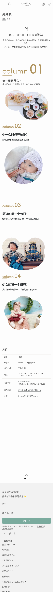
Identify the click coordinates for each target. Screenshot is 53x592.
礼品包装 (6, 550)
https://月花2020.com (28, 396)
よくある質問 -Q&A (10, 565)
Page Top (26, 478)
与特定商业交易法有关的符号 (14, 582)
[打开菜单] (4, 4)
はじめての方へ (8, 555)
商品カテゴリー (8, 544)
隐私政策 (40, 526)
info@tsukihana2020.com (29, 390)
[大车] (49, 4)
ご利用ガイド (7, 560)
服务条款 (5, 529)
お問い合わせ (7, 571)
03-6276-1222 (24, 381)
